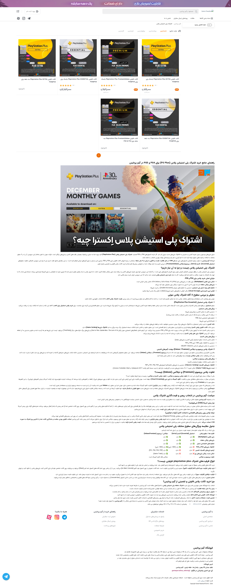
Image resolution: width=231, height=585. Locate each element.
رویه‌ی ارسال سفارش (109, 521)
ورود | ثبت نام (30, 11)
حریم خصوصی (159, 530)
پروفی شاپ (201, 581)
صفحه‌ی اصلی (208, 516)
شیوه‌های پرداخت (110, 525)
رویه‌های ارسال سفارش (181, 18)
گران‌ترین (121, 31)
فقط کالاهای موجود (200, 25)
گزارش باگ (160, 535)
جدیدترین (163, 31)
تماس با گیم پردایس (206, 525)
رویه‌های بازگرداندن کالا (156, 521)
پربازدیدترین (152, 31)
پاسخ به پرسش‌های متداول (155, 516)
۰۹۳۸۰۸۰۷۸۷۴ (197, 504)
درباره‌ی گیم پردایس (206, 521)
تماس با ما (167, 18)
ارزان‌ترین (131, 31)
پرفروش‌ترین (141, 31)
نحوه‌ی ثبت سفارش (109, 516)
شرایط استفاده (159, 525)
